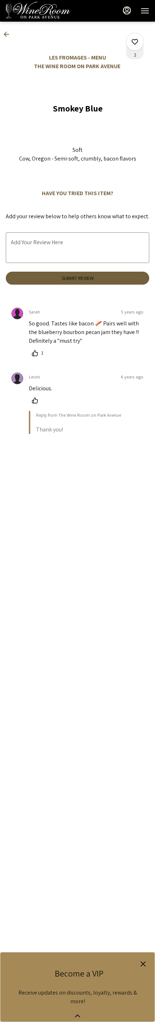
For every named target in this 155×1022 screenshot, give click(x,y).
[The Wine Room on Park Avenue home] (38, 11)
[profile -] (127, 10)
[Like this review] (37, 400)
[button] (8, 34)
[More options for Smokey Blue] (134, 42)
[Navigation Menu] (145, 11)
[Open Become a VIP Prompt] (77, 1016)
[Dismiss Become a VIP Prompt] (143, 964)
